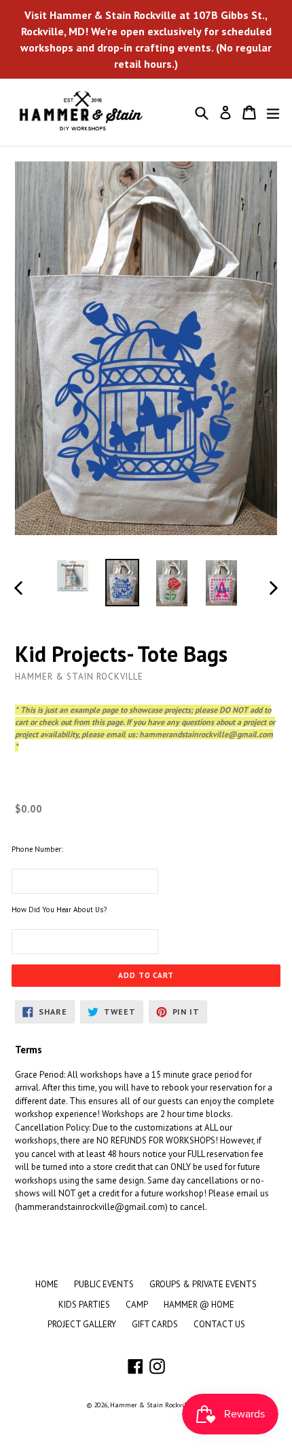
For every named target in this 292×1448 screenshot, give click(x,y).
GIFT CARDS (155, 1324)
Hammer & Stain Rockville (150, 1405)
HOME (46, 1284)
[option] (72, 575)
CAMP (137, 1304)
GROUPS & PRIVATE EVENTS (203, 1284)
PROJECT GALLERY (82, 1324)
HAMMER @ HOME (199, 1304)
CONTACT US (219, 1324)
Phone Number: (37, 849)
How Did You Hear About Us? (59, 909)
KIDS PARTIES (84, 1304)
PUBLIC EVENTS (104, 1284)
